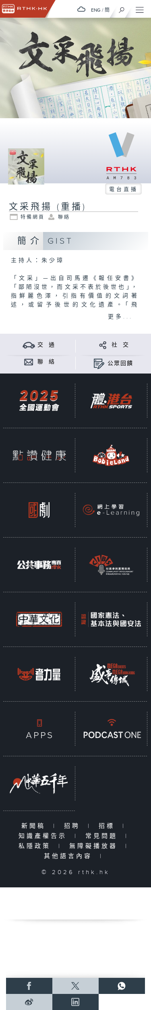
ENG (96, 10)
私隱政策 (36, 846)
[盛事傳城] (111, 674)
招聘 (74, 826)
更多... (120, 317)
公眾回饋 (120, 363)
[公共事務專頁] (39, 564)
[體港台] (111, 400)
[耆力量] (39, 674)
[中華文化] (39, 619)
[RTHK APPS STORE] (39, 728)
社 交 (120, 345)
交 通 (46, 345)
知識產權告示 (44, 836)
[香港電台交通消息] (29, 344)
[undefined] (81, 9)
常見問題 (103, 836)
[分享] (103, 344)
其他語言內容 (70, 856)
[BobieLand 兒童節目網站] (111, 455)
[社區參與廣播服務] (111, 564)
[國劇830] (39, 510)
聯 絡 (46, 362)
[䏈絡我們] (29, 361)
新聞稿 (35, 826)
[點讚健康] (39, 455)
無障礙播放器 (95, 846)
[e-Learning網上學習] (111, 510)
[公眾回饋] (99, 363)
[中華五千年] (39, 783)
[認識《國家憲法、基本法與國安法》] (111, 619)
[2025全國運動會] (39, 400)
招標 (108, 826)
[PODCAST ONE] (111, 728)
